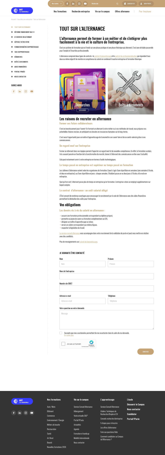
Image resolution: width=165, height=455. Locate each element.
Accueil (13, 19)
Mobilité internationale (81, 438)
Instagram (79, 3)
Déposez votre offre (21, 42)
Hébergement (78, 411)
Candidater (131, 4)
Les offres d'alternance (108, 427)
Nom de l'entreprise (67, 271)
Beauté (49, 442)
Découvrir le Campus (135, 404)
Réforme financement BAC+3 (24, 32)
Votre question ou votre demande (72, 308)
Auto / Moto (51, 406)
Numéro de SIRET (66, 283)
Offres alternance (122, 11)
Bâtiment (50, 411)
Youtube (85, 3)
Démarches (18, 56)
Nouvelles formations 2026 (56, 447)
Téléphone (111, 295)
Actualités (77, 424)
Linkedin (73, 3)
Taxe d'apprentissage (21, 52)
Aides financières (20, 66)
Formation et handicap (81, 433)
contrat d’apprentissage (102, 56)
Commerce (51, 415)
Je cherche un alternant (23, 37)
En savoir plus (69, 335)
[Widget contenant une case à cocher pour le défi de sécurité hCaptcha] (78, 343)
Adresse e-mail (65, 295)
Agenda (76, 429)
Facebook (67, 3)
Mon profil (147, 4)
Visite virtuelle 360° (81, 415)
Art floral (50, 438)
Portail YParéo (19, 71)
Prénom (111, 258)
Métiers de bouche (53, 424)
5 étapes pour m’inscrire (109, 423)
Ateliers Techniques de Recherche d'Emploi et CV (109, 413)
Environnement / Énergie (55, 420)
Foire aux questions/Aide (109, 432)
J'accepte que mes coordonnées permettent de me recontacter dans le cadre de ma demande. (96, 334)
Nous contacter (20, 76)
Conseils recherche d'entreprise (111, 418)
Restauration (51, 429)
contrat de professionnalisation (126, 56)
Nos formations (60, 11)
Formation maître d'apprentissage (26, 47)
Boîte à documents (21, 61)
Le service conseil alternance (70, 233)
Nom (61, 258)
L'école (130, 399)
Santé (49, 433)
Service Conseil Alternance (83, 406)
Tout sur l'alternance (22, 27)
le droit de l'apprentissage (88, 241)
